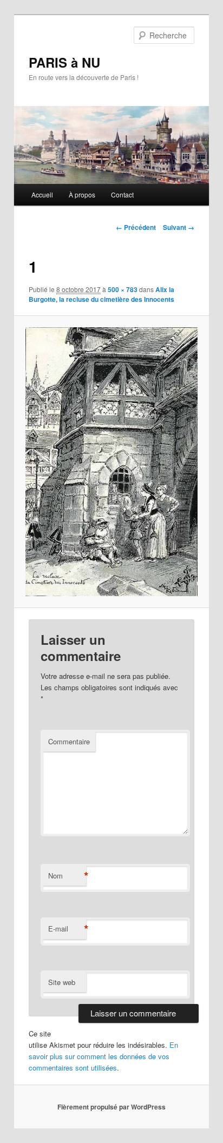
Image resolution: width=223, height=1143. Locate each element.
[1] (111, 461)
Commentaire (69, 741)
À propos (82, 194)
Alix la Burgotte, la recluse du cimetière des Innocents (101, 294)
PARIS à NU (64, 62)
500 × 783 (122, 289)
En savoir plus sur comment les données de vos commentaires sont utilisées (103, 1056)
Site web (61, 982)
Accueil (42, 194)
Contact (122, 194)
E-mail (67, 928)
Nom (67, 875)
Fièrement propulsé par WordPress (111, 1107)
